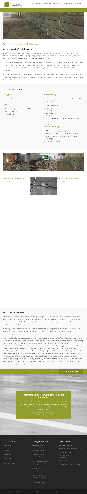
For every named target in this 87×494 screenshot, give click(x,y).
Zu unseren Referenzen (71, 371)
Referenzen (68, 4)
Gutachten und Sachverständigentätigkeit (40, 469)
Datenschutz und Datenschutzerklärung (48, 492)
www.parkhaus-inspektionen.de (43, 414)
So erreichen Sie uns (11, 463)
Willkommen (36, 4)
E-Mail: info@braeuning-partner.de (70, 464)
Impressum (33, 492)
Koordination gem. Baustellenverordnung (39, 476)
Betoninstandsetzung (38, 450)
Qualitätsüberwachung (39, 482)
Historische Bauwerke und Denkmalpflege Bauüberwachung (42, 462)
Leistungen (57, 4)
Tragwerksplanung (38, 446)
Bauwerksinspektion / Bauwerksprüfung (38, 455)
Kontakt (78, 4)
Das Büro (47, 4)
